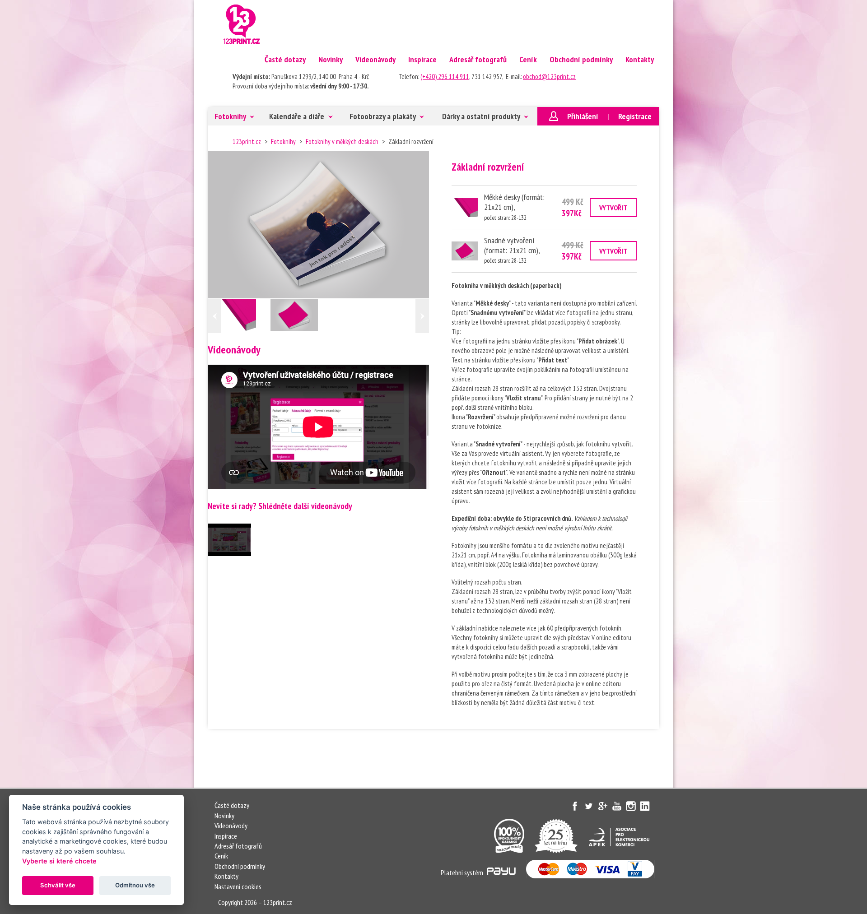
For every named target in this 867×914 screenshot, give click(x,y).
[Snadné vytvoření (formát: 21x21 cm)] (294, 315)
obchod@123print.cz (549, 76)
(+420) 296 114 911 (444, 76)
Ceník (528, 59)
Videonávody (375, 59)
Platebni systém (463, 872)
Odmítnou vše (135, 885)
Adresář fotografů (478, 59)
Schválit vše (57, 885)
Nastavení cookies (237, 886)
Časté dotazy (285, 59)
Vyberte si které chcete (59, 861)
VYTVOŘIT (613, 207)
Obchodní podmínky (581, 59)
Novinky (330, 59)
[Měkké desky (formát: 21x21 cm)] (246, 316)
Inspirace (422, 59)
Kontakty (639, 59)
